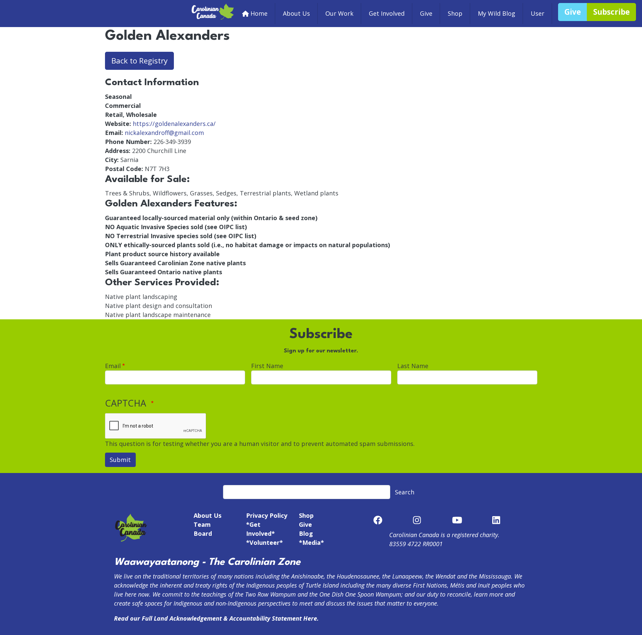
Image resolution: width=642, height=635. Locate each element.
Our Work (339, 13)
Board (203, 533)
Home (259, 13)
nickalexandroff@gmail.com (164, 133)
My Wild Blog (496, 13)
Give (426, 13)
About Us (296, 13)
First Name (267, 366)
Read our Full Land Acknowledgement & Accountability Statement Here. (216, 618)
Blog (306, 533)
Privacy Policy (266, 515)
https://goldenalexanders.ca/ (174, 124)
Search (404, 492)
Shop (455, 13)
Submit (120, 460)
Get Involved (387, 13)
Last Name (412, 366)
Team (202, 524)
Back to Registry (139, 60)
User (537, 13)
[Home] (213, 7)
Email (113, 366)
